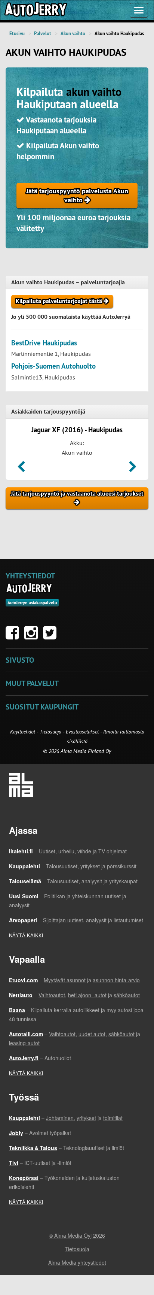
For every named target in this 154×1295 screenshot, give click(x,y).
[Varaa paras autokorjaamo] (29, 588)
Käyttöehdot (23, 731)
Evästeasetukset (82, 731)
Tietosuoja (50, 731)
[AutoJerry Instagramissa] (32, 636)
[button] (21, 469)
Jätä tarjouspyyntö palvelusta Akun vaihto (77, 195)
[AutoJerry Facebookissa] (14, 636)
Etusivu (17, 33)
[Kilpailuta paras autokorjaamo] (35, 10)
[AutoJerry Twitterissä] (51, 636)
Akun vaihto (73, 33)
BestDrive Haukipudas (44, 343)
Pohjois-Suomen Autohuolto (53, 366)
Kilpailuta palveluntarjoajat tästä (60, 301)
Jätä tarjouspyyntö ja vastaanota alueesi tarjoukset (77, 493)
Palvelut (42, 33)
